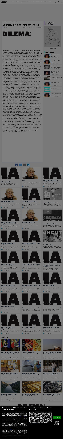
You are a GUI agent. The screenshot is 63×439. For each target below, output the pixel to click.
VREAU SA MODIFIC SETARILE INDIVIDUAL (56, 423)
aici (10, 429)
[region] (31, 422)
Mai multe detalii (23, 416)
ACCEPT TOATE (56, 417)
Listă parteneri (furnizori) (34, 423)
